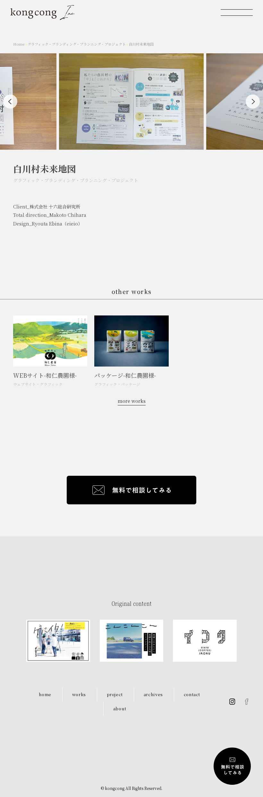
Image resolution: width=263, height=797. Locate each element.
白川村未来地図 (141, 44)
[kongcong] (42, 12)
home (45, 694)
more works (132, 401)
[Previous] (10, 101)
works (79, 694)
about (119, 708)
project (115, 694)
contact (192, 694)
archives (153, 694)
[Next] (253, 101)
